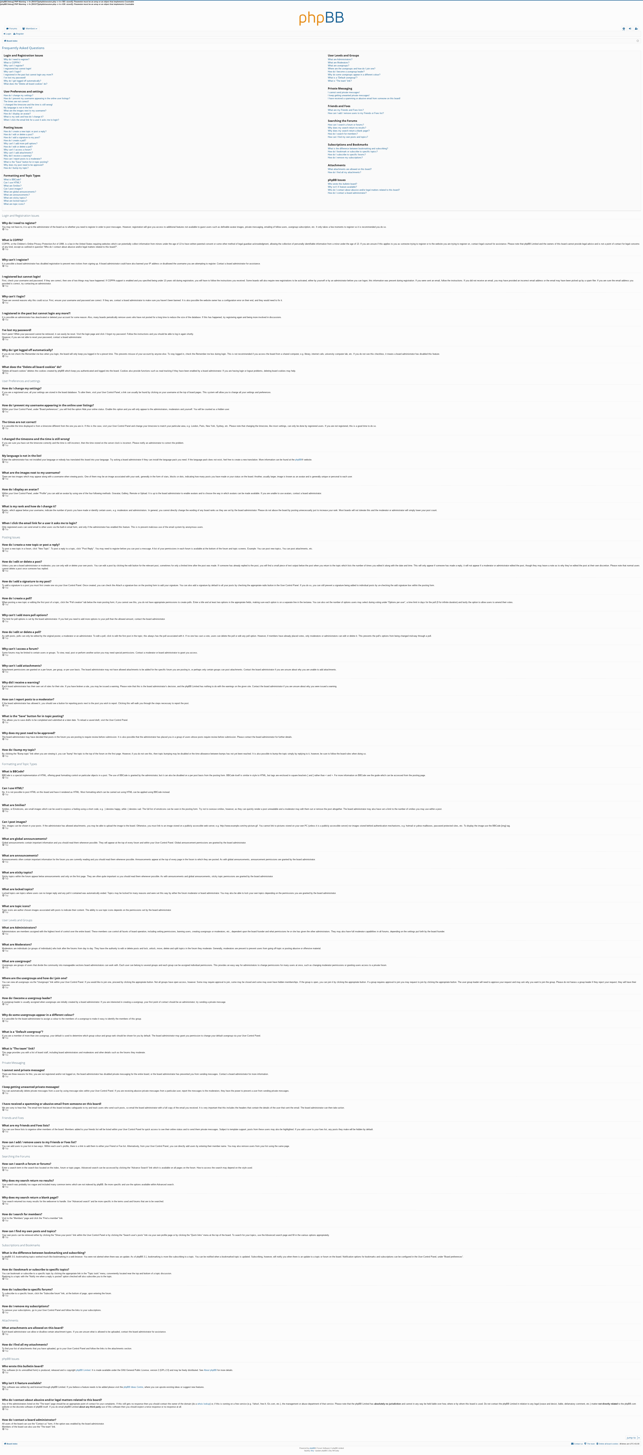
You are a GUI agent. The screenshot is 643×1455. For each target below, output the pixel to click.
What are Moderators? (338, 62)
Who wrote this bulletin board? (342, 184)
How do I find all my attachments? (344, 172)
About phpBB (210, 1370)
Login (8, 34)
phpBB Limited (83, 1370)
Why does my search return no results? (347, 127)
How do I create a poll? (15, 140)
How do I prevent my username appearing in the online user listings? (37, 98)
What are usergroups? (338, 65)
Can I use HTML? (12, 182)
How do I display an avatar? (17, 113)
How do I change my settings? (18, 95)
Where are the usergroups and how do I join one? (351, 68)
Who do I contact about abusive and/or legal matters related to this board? (364, 190)
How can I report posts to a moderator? (23, 158)
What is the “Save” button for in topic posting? (26, 162)
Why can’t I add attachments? (18, 152)
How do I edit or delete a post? (18, 134)
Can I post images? (13, 188)
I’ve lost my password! (15, 77)
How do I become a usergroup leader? (346, 71)
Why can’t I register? (14, 65)
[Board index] (321, 16)
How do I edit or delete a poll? (18, 146)
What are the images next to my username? (25, 110)
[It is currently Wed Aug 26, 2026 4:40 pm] (638, 40)
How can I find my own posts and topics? (348, 137)
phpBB (298, 459)
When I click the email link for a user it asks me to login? (31, 120)
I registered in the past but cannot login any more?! (28, 74)
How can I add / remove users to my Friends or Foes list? (356, 113)
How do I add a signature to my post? (22, 137)
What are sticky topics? (15, 198)
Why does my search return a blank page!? (349, 131)
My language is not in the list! (18, 107)
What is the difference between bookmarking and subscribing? (358, 148)
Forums (13, 28)
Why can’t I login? (12, 71)
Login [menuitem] (631, 29)
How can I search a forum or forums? (346, 124)
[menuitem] (623, 28)
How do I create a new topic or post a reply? (25, 131)
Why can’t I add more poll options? (20, 143)
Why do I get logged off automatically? (22, 81)
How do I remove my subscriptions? (345, 157)
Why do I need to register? (16, 59)
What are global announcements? (20, 192)
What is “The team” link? (340, 81)
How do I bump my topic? (16, 168)
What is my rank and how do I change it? (23, 116)
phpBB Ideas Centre (133, 1387)
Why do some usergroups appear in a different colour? (354, 74)
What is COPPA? (12, 62)
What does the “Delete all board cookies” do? (25, 84)
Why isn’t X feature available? (342, 187)
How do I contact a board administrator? (347, 193)
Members (30, 28)
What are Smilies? (12, 185)
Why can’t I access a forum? (18, 149)
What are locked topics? (15, 201)
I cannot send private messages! (344, 92)
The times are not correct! (16, 101)
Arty (312, 1451)
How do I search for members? (343, 134)
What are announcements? (17, 195)
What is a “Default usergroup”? (342, 77)
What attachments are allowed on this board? (350, 169)
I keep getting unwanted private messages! (349, 95)
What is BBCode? (12, 179)
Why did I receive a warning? (18, 155)
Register (20, 34)
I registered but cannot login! (17, 68)
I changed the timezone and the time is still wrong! (28, 104)
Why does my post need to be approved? (24, 165)
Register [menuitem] (637, 29)
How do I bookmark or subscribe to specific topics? (353, 151)
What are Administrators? (340, 59)
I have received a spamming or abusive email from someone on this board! (364, 98)
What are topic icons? (14, 204)
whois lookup (203, 1404)
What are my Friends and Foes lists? (346, 110)
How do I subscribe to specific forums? (347, 154)
